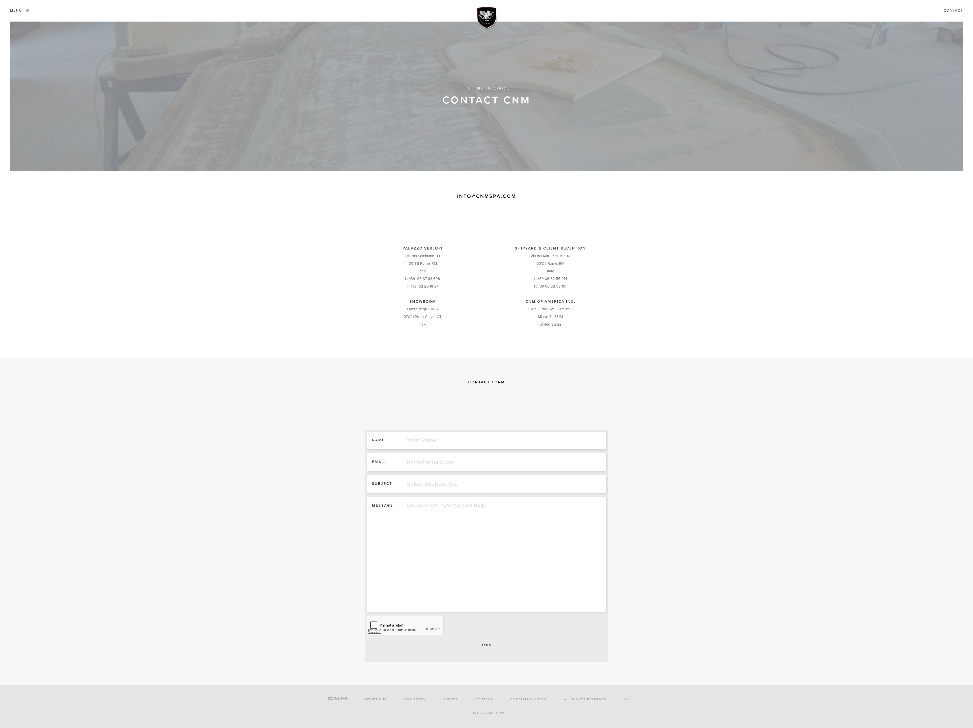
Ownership (375, 699)
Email (379, 462)
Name (378, 440)
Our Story (415, 699)
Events (450, 699)
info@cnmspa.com (486, 196)
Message (382, 505)
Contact (953, 10)
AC (626, 699)
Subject (382, 484)
